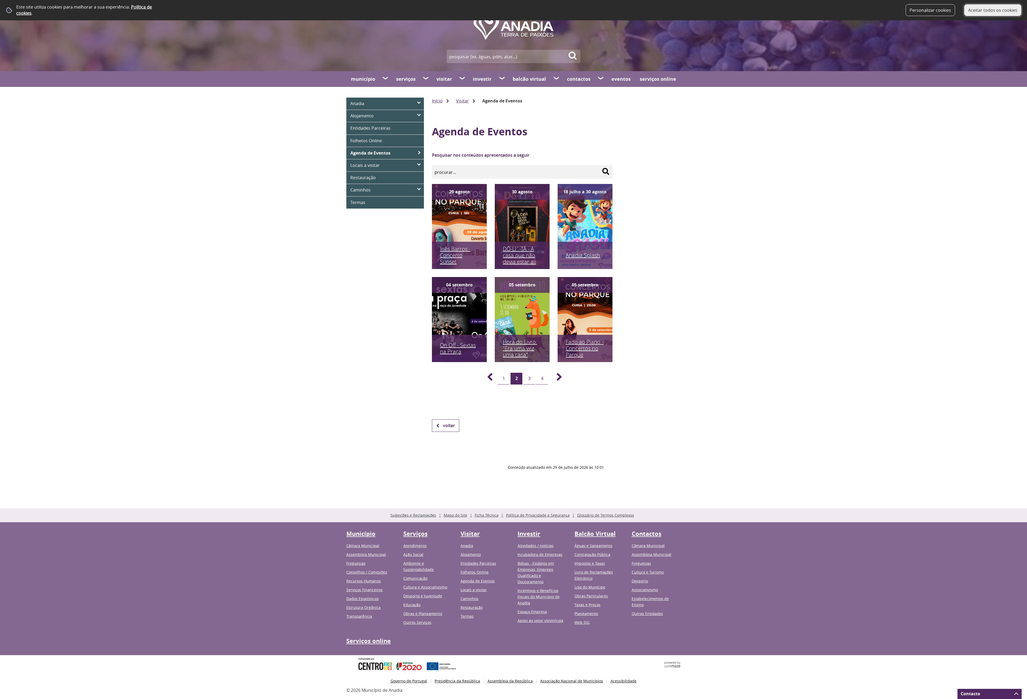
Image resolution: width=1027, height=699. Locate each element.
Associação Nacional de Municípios (571, 680)
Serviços (406, 79)
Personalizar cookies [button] (930, 10)
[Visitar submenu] (462, 79)
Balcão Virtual (529, 79)
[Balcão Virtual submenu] (556, 79)
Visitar (444, 79)
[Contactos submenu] (601, 79)
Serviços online (658, 79)
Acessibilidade (624, 680)
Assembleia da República (510, 680)
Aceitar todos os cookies (992, 10)
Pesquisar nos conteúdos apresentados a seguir (481, 155)
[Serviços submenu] (426, 79)
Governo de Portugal (408, 680)
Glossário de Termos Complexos (605, 515)
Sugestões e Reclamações (413, 515)
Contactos (579, 79)
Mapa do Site (455, 515)
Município (363, 79)
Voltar (449, 425)
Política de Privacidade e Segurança (538, 515)
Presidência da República (457, 680)
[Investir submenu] (502, 79)
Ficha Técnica (487, 515)
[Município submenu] (386, 79)
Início (437, 101)
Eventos (621, 79)
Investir (482, 79)
